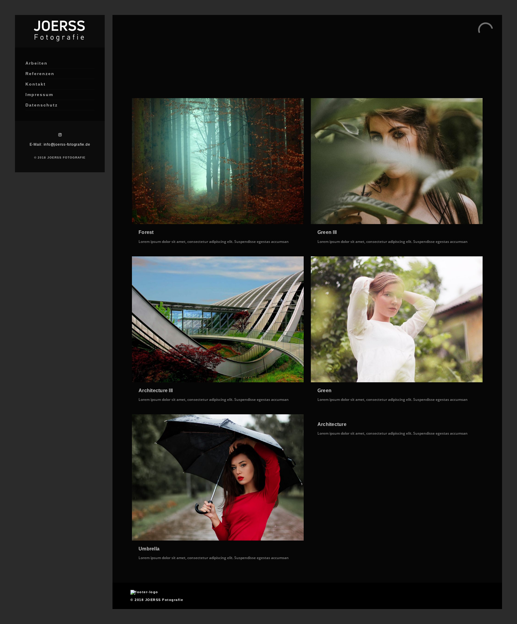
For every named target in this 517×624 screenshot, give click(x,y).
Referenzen (39, 73)
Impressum (39, 94)
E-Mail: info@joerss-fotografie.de (60, 144)
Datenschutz (41, 105)
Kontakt (35, 84)
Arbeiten (36, 63)
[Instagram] (60, 135)
